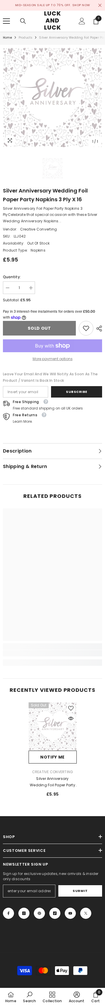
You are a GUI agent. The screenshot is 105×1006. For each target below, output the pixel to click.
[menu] (6, 21)
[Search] (23, 21)
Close (100, 5)
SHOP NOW (81, 5)
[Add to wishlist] (70, 708)
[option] (52, 97)
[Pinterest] (39, 913)
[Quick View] (70, 718)
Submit (80, 890)
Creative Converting (38, 229)
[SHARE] (97, 328)
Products (26, 37)
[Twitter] (85, 913)
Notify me (52, 757)
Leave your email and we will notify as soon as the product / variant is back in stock (50, 377)
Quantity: (12, 276)
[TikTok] (54, 913)
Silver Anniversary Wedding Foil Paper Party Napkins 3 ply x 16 (52, 782)
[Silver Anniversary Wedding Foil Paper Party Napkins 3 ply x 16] (53, 726)
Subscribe (76, 391)
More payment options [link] (53, 358)
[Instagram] (23, 913)
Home (7, 37)
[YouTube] (70, 913)
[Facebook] (8, 913)
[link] (86, 328)
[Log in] (82, 21)
